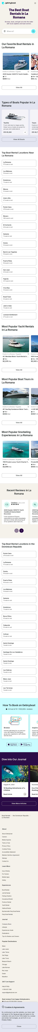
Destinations (5, 933)
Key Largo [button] (5, 970)
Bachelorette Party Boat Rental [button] (11, 911)
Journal (4, 919)
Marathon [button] (5, 976)
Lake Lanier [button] (5, 949)
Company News (6, 924)
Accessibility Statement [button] (8, 852)
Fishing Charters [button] (6, 896)
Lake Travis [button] (5, 958)
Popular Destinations (9, 941)
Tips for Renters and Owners (10, 936)
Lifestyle (4, 927)
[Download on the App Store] (12, 745)
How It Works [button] (6, 871)
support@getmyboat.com (9, 992)
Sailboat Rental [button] (6, 908)
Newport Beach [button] (6, 961)
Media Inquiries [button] (6, 840)
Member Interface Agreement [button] (10, 855)
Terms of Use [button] (17, 1014)
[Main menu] (35, 3)
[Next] (21, 531)
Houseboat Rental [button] (7, 899)
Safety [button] (4, 880)
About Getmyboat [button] (7, 833)
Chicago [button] (4, 964)
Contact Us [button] (5, 861)
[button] (16, 61)
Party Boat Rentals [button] (7, 914)
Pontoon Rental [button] (6, 902)
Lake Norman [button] (6, 967)
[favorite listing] (28, 71)
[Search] (33, 31)
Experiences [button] (6, 885)
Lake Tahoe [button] (5, 952)
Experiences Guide (7, 930)
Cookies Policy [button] (6, 849)
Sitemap (4, 858)
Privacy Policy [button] (6, 1020)
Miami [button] (3, 946)
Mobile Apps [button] (5, 877)
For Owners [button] (5, 874)
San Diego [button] (5, 955)
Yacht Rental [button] (5, 905)
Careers (4, 836)
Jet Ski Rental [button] (6, 893)
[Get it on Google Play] (26, 745)
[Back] (16, 531)
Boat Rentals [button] (5, 890)
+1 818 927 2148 (6, 989)
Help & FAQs (5, 986)
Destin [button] (4, 973)
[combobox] (15, 31)
